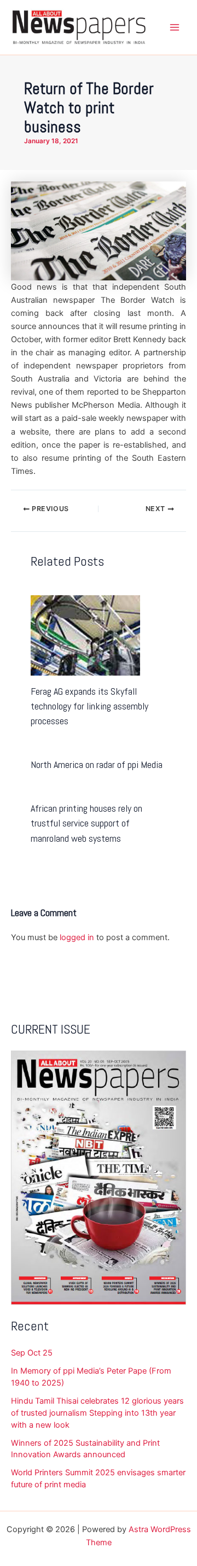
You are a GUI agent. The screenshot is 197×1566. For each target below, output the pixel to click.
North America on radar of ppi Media (97, 764)
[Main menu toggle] (174, 27)
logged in (77, 937)
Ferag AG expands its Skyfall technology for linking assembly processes (89, 706)
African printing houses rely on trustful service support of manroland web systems (86, 823)
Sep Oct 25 (32, 1353)
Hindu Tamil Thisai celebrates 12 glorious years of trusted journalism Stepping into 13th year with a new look (97, 1413)
